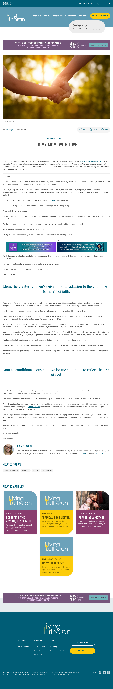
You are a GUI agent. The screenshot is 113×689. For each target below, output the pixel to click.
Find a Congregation (57, 650)
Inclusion (25, 470)
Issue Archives (23, 647)
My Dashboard (100, 16)
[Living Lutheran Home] (14, 17)
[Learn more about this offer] (56, 49)
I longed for (52, 200)
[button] (109, 4)
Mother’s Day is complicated (91, 161)
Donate (82, 651)
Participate (70, 16)
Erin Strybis (10, 130)
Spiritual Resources (53, 16)
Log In (98, 3)
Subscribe (82, 643)
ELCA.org (53, 647)
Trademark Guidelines (24, 674)
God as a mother (34, 407)
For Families (47, 470)
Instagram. (99, 453)
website (85, 453)
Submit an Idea (39, 647)
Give (85, 3)
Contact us (37, 654)
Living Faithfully (56, 138)
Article (35, 470)
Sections (37, 16)
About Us (83, 16)
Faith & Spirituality (11, 470)
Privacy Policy (10, 674)
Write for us (37, 650)
